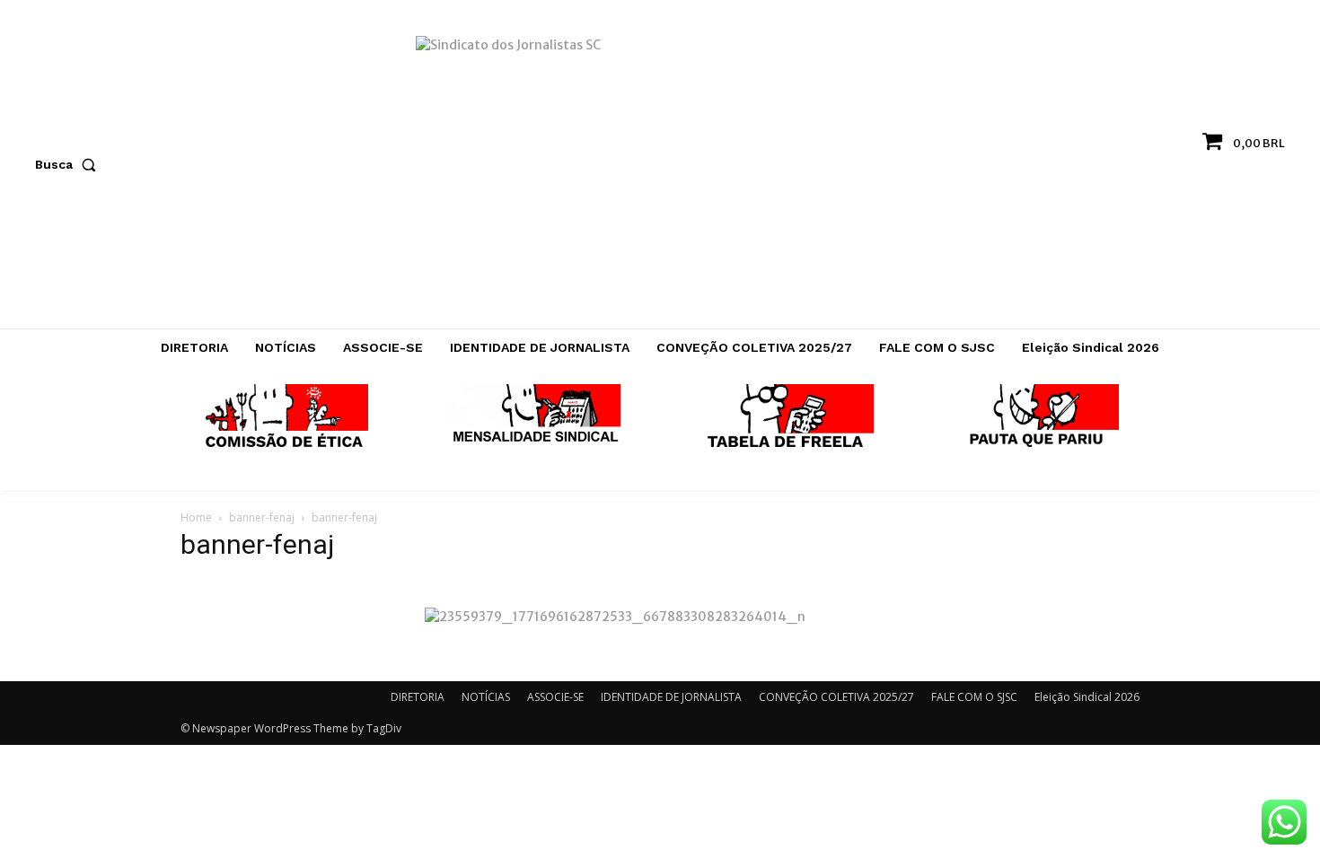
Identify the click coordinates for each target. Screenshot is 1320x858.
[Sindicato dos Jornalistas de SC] (660, 173)
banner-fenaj (262, 517)
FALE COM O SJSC (974, 697)
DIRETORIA (417, 697)
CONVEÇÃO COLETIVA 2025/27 (836, 697)
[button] (69, 164)
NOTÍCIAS (486, 697)
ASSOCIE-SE (555, 697)
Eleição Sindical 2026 (1087, 697)
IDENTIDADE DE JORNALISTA (671, 697)
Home (196, 517)
